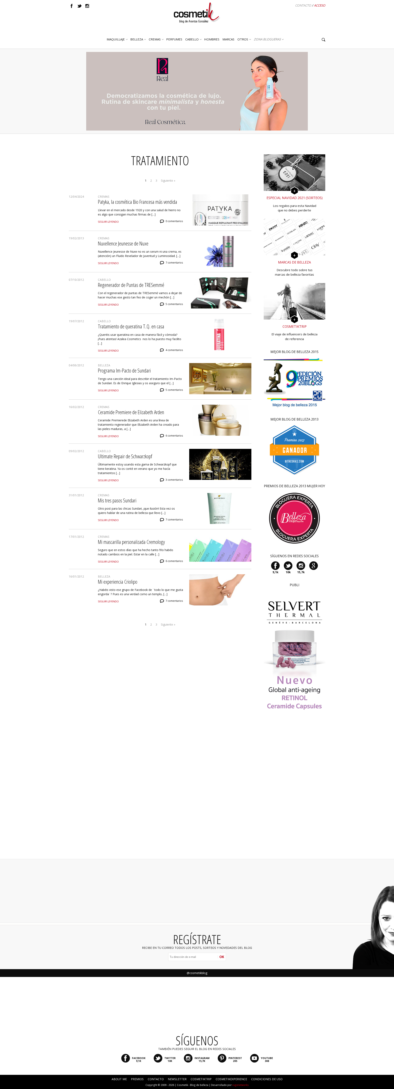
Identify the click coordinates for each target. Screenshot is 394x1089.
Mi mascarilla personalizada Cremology (131, 542)
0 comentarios (174, 221)
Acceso (319, 5)
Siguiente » (168, 180)
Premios (137, 1079)
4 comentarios (174, 350)
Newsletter (177, 1079)
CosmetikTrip (201, 1079)
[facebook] (71, 6)
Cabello (104, 280)
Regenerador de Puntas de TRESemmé (131, 285)
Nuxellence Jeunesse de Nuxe (123, 243)
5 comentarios (174, 304)
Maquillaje (116, 39)
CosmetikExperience (231, 1079)
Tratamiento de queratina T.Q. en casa (131, 326)
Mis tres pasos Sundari (117, 500)
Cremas (155, 39)
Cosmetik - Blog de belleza (192, 1085)
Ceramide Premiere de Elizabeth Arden (131, 412)
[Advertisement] (294, 790)
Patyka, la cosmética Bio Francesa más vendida (137, 201)
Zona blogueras (267, 39)
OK (221, 957)
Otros (242, 39)
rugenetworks (240, 1085)
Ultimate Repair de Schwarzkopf (125, 456)
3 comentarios (174, 479)
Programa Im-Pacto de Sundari (124, 370)
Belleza (136, 39)
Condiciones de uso (267, 1079)
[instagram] (87, 6)
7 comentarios (174, 262)
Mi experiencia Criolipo (117, 581)
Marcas (228, 39)
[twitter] (79, 6)
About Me (119, 1079)
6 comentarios (174, 435)
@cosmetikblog (197, 973)
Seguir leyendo (108, 222)
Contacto (303, 5)
